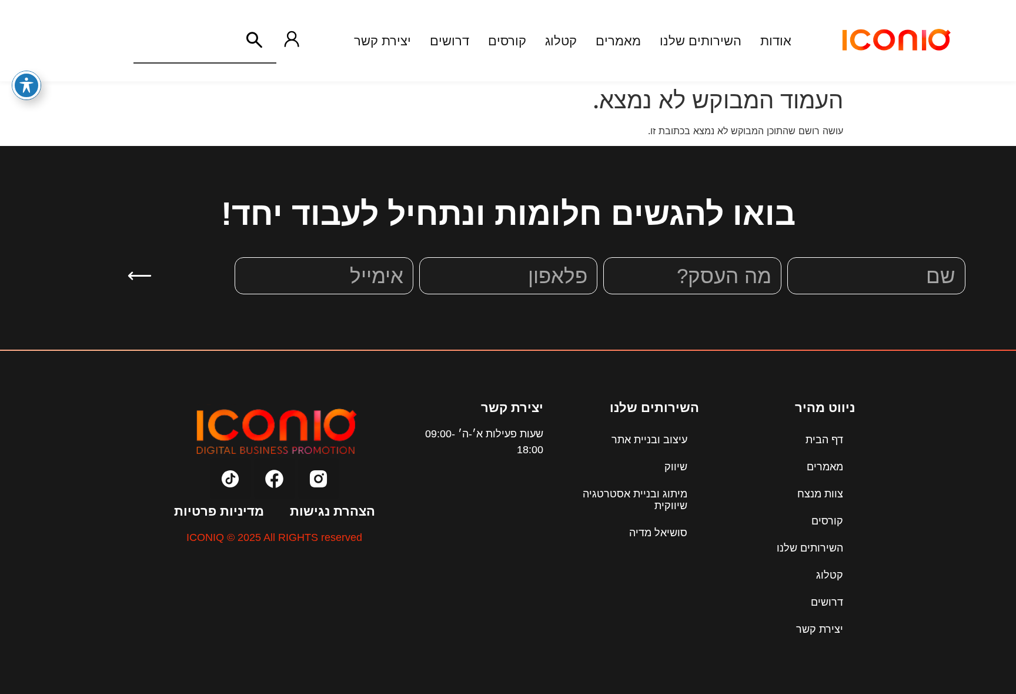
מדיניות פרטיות (219, 511)
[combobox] (182, 40)
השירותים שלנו (810, 548)
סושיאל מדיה (658, 533)
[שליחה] (140, 276)
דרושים (827, 602)
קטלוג (829, 575)
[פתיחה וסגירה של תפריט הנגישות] (26, 85)
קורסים (827, 521)
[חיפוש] (254, 40)
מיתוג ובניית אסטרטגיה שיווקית (635, 500)
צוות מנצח (820, 494)
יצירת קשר (819, 629)
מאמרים (825, 467)
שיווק (675, 467)
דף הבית (824, 440)
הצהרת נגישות (332, 511)
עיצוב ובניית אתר (649, 440)
